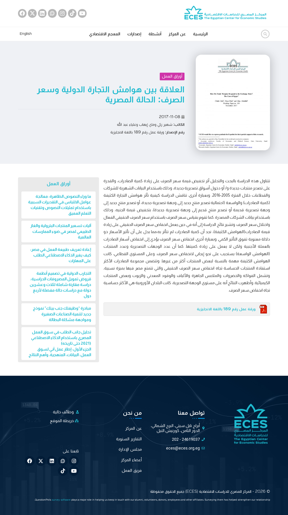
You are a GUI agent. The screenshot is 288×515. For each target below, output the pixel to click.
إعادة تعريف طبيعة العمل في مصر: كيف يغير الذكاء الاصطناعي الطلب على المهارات (60, 255)
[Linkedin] (42, 13)
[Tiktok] (72, 13)
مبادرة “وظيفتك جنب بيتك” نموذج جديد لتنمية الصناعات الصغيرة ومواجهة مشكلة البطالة (62, 314)
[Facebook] (22, 13)
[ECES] (227, 13)
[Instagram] (62, 13)
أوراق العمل (172, 76)
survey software (61, 500)
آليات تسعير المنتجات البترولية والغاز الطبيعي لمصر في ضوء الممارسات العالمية (60, 231)
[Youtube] (82, 13)
